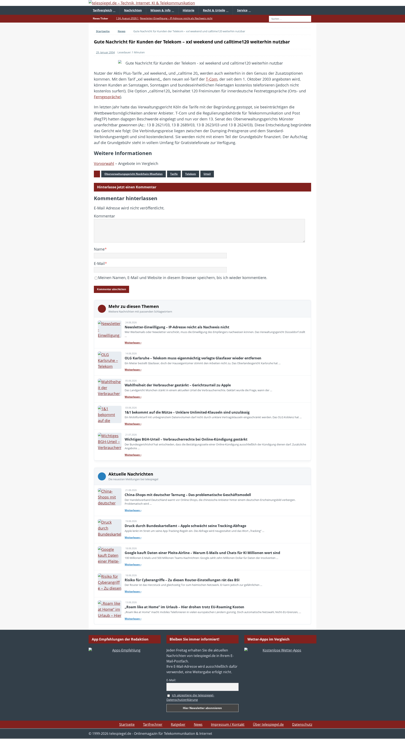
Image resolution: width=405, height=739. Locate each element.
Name (99, 249)
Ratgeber (178, 724)
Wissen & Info (160, 10)
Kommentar (104, 215)
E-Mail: (171, 680)
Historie (188, 10)
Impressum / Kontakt (227, 724)
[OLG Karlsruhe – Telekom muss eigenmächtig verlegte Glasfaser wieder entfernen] (110, 360)
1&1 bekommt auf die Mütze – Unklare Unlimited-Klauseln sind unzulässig (187, 412)
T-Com (211, 79)
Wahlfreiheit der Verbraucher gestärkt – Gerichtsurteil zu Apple (178, 385)
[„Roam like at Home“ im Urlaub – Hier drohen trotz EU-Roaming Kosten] (110, 609)
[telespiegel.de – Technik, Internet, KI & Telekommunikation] (202, 3)
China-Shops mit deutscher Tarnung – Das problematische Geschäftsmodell (188, 494)
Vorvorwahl (104, 163)
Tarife (174, 174)
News (198, 724)
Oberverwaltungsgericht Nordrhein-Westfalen (133, 174)
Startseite (127, 724)
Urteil (207, 174)
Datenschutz (302, 724)
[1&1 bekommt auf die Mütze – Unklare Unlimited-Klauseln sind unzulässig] (110, 414)
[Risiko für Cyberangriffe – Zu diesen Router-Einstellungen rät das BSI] (110, 582)
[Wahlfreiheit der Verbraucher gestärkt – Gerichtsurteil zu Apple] (110, 387)
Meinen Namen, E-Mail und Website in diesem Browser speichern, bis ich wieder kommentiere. (182, 277)
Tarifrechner (152, 724)
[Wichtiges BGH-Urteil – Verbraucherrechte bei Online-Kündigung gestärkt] (110, 441)
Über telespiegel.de (268, 724)
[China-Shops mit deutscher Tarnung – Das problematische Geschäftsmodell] (110, 497)
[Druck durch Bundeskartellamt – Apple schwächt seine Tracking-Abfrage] (110, 528)
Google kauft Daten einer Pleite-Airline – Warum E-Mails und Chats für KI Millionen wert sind (202, 552)
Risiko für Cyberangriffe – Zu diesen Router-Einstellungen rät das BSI (182, 580)
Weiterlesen (133, 342)
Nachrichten (133, 10)
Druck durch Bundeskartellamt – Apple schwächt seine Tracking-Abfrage (185, 525)
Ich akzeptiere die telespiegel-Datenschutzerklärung (190, 697)
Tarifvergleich (102, 10)
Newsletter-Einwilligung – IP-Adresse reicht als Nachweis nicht (177, 327)
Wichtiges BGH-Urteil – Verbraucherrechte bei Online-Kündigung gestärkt (186, 439)
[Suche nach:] (290, 18)
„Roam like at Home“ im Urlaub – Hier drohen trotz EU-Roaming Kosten (184, 607)
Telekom (190, 174)
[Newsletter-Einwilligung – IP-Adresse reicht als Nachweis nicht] (110, 329)
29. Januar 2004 (105, 52)
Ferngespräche (107, 96)
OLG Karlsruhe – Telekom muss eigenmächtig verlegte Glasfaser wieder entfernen (193, 358)
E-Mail (99, 263)
